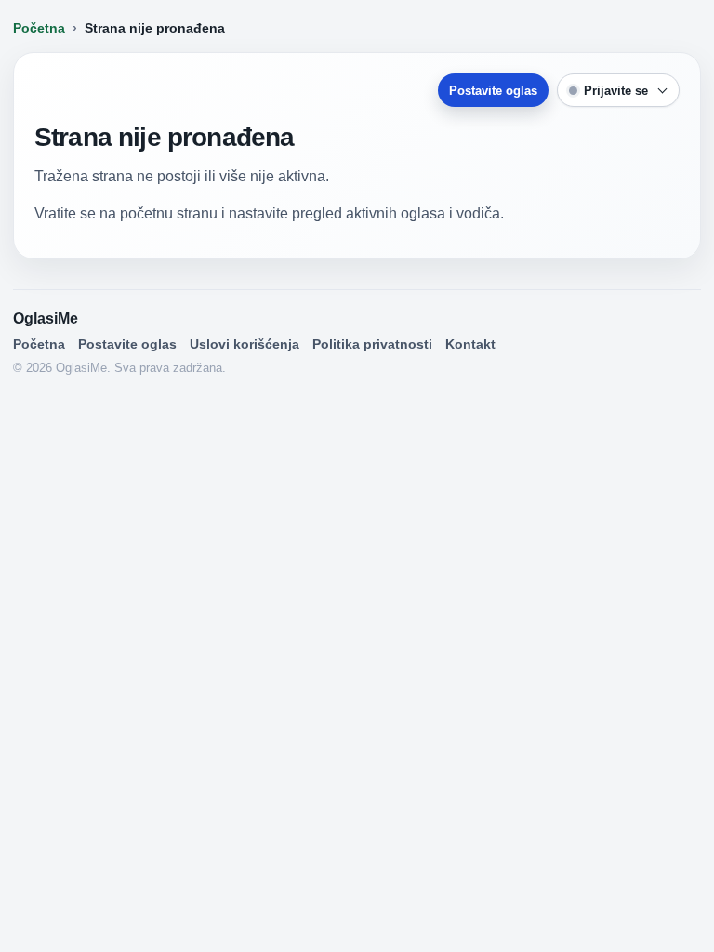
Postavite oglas (493, 91)
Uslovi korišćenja (244, 344)
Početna (39, 27)
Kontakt (470, 344)
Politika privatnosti (372, 344)
